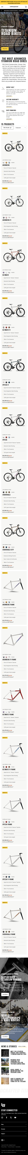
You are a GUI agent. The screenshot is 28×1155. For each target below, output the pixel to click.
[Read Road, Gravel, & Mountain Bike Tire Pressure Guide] (14, 1071)
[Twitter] (11, 1117)
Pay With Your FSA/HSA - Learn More (14, 10)
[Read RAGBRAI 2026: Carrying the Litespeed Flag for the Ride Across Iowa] (14, 1062)
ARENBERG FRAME (8, 604)
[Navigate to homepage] (14, 6)
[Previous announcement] (1, 10)
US (3, 1140)
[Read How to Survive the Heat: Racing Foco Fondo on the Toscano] (14, 1080)
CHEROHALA (6, 495)
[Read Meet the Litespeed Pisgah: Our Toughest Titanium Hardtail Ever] (14, 1053)
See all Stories (22, 1046)
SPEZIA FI (5, 385)
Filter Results (6, 127)
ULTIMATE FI (6, 330)
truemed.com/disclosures (11, 1152)
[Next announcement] (26, 10)
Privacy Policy (4, 1146)
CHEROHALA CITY (8, 549)
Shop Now (5, 48)
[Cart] (26, 7)
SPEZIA (4, 440)
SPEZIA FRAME (7, 824)
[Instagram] (2, 1117)
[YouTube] (15, 1117)
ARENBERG (6, 165)
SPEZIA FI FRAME (8, 879)
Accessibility (18, 1146)
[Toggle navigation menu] (2, 6)
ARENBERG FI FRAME (9, 659)
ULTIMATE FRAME (8, 714)
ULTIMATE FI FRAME (8, 769)
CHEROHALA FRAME (8, 934)
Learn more (9, 106)
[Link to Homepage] (14, 1105)
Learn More (5, 994)
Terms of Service (11, 1146)
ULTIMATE (5, 275)
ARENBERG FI (6, 220)
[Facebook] (6, 1117)
